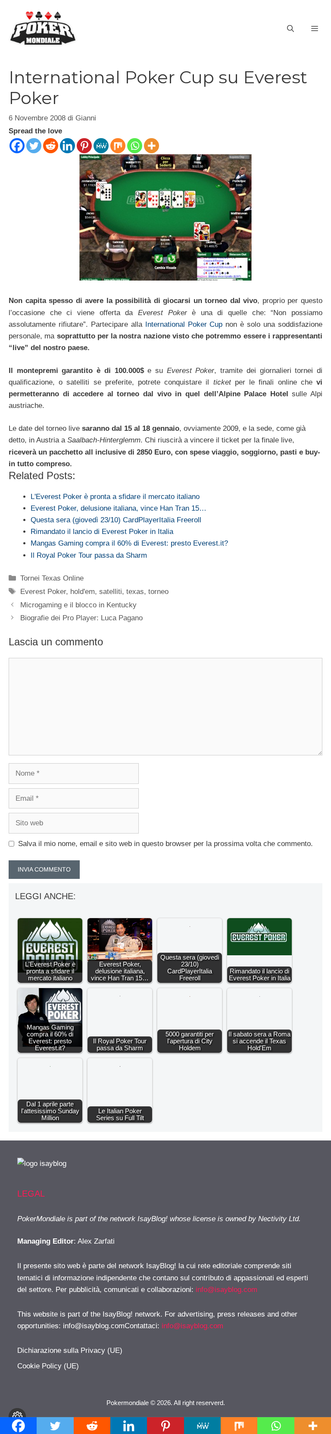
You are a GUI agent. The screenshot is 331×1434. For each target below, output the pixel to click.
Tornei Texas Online (52, 578)
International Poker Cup (182, 324)
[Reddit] (50, 145)
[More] (151, 145)
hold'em (82, 591)
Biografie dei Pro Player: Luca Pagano (81, 618)
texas (135, 591)
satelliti (110, 591)
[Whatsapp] (134, 145)
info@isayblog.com (226, 1290)
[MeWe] (101, 145)
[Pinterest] (84, 145)
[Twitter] (33, 145)
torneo (158, 591)
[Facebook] (17, 145)
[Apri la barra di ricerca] (290, 29)
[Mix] (117, 145)
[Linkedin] (67, 145)
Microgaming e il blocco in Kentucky (78, 605)
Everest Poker (43, 591)
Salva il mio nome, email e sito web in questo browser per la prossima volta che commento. (165, 844)
